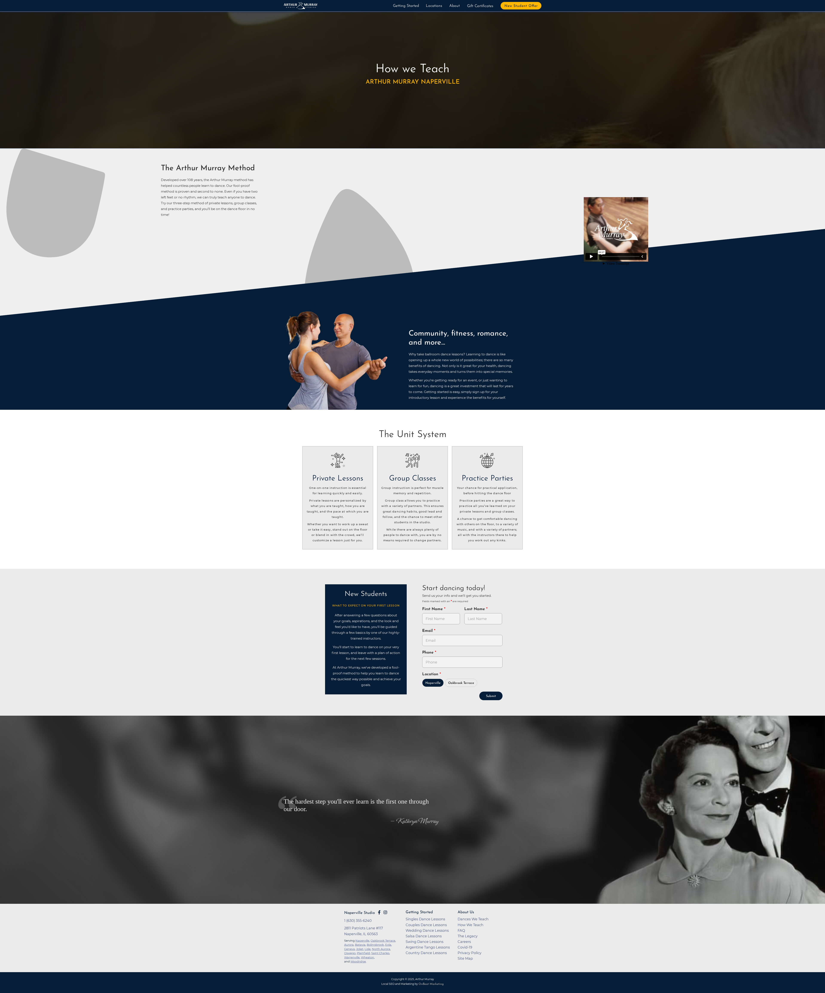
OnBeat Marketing (431, 984)
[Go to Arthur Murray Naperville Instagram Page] (385, 912)
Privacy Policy (469, 953)
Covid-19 (465, 947)
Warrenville (352, 957)
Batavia (360, 944)
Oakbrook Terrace (461, 683)
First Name (433, 609)
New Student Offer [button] (521, 6)
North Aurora (381, 949)
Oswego (350, 953)
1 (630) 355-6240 (358, 920)
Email (428, 631)
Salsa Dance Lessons (424, 936)
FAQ (461, 930)
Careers (464, 941)
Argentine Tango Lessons (428, 947)
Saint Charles (380, 953)
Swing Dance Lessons (424, 941)
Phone (428, 653)
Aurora (349, 944)
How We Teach (470, 925)
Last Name (475, 609)
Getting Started (406, 6)
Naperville (433, 683)
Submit (491, 696)
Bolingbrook (375, 944)
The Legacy (468, 936)
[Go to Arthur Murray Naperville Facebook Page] (379, 912)
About (454, 6)
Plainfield (363, 953)
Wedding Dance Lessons (427, 930)
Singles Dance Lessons (425, 919)
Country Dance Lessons (426, 953)
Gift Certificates (480, 6)
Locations (434, 6)
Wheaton (367, 957)
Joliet (359, 949)
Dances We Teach (473, 919)
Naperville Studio (359, 913)
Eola (388, 944)
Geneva (349, 949)
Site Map (465, 958)
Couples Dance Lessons (426, 925)
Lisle (368, 949)
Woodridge (358, 961)
